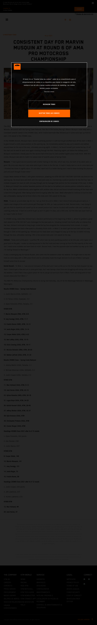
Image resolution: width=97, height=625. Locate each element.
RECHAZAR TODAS (49, 104)
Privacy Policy (47, 91)
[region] (49, 94)
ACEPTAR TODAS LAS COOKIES (49, 113)
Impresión (52, 91)
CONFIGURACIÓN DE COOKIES (49, 121)
